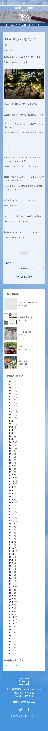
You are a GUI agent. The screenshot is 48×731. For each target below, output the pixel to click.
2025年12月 (9, 405)
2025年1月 (8, 438)
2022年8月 (8, 526)
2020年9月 (8, 590)
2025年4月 (8, 429)
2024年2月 (8, 472)
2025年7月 (8, 420)
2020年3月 (8, 608)
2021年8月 (8, 559)
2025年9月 (8, 414)
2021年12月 (9, 547)
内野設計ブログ (14, 25)
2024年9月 (8, 451)
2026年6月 (8, 387)
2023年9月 (8, 487)
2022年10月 (9, 520)
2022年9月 (8, 523)
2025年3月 (8, 432)
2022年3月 (8, 538)
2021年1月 (8, 578)
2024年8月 (8, 454)
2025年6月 (8, 423)
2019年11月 (9, 620)
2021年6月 (8, 562)
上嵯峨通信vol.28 (25, 317)
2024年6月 (8, 460)
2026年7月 (8, 384)
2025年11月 (9, 408)
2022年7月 (8, 529)
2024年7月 (8, 457)
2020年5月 (8, 602)
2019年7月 (8, 632)
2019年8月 (8, 629)
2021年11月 (9, 550)
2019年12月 (9, 617)
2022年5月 (8, 532)
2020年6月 (8, 599)
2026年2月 (8, 399)
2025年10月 (9, 411)
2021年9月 (8, 556)
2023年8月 (8, 490)
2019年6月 (8, 635)
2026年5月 (8, 390)
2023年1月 (8, 511)
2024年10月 (9, 448)
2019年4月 (8, 641)
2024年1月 (8, 475)
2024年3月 (8, 469)
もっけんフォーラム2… (27, 302)
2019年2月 (8, 647)
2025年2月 (8, 436)
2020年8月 (8, 593)
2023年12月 (9, 478)
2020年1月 (8, 614)
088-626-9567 (29, 701)
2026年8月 (8, 381)
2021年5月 (8, 566)
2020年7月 (8, 596)
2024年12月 (9, 441)
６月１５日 (22, 361)
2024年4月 (8, 466)
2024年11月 (9, 445)
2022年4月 (8, 535)
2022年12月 (9, 514)
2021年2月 (8, 575)
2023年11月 (9, 481)
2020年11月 (9, 584)
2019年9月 (8, 626)
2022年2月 (8, 541)
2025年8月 (8, 417)
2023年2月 (8, 508)
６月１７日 (22, 346)
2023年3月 (8, 505)
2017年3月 (8, 653)
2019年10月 (9, 623)
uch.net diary (9, 666)
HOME (5, 25)
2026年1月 (8, 402)
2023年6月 (8, 496)
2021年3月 (8, 572)
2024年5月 (8, 463)
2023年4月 (8, 502)
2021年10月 (9, 553)
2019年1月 (8, 650)
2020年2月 (8, 611)
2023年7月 (8, 493)
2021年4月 (8, 569)
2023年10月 (9, 484)
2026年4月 (8, 393)
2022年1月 (8, 544)
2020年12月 (9, 581)
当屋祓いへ (10, 263)
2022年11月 (9, 517)
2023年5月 (8, 499)
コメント (24, 253)
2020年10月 (9, 587)
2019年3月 (8, 644)
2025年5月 (8, 426)
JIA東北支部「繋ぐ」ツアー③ (30, 268)
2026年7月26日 (24, 331)
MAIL (17, 701)
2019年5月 (8, 638)
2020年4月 (8, 605)
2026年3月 (8, 396)
